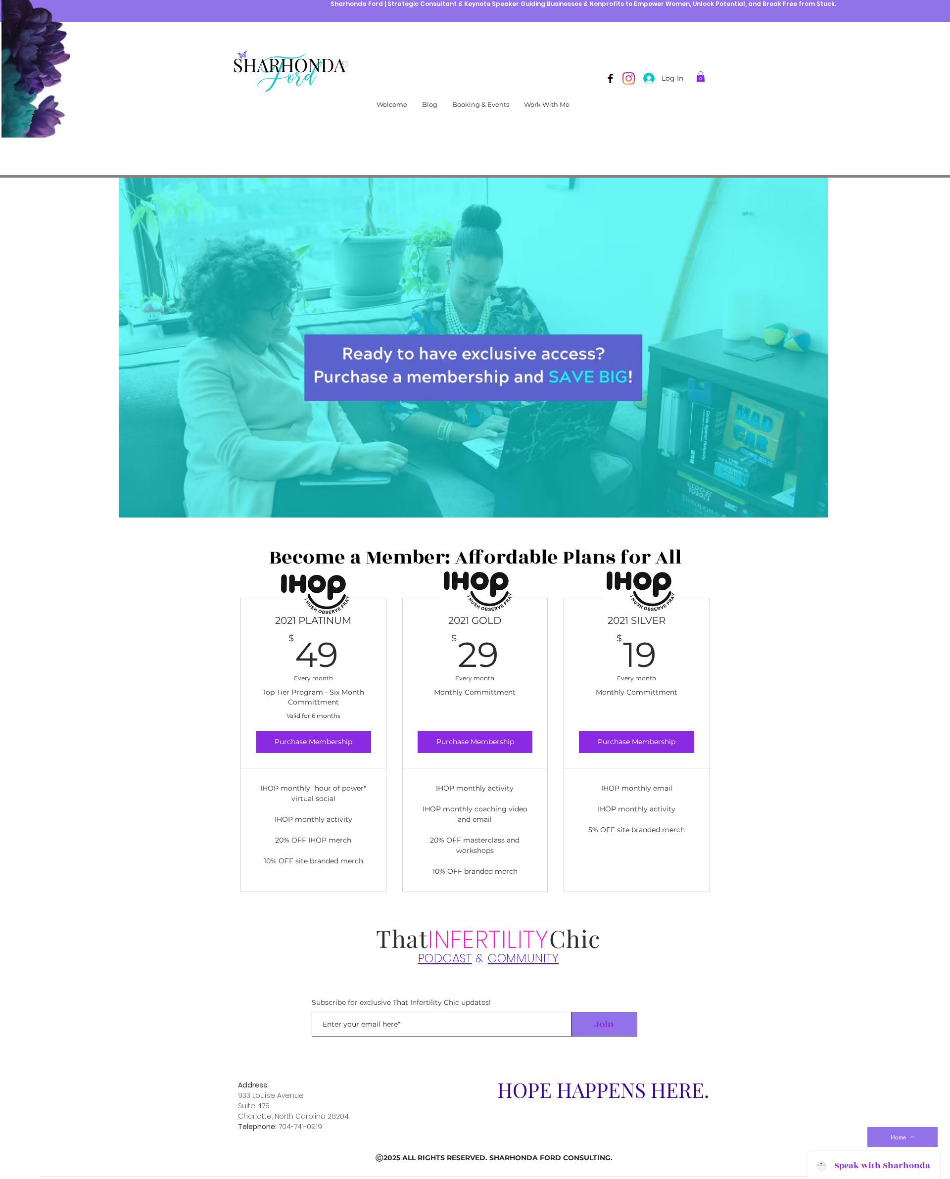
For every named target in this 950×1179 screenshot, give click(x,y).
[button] (700, 76)
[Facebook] (610, 78)
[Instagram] (628, 78)
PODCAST (445, 958)
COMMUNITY (523, 958)
